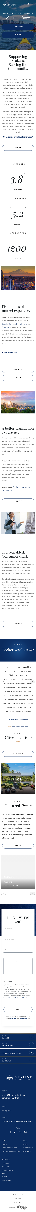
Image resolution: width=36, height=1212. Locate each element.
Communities (18, 27)
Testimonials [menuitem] (6, 1180)
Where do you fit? (9, 353)
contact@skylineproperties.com (16, 1121)
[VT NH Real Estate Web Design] (18, 1207)
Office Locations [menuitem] (7, 1170)
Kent (25, 324)
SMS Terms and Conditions (21, 998)
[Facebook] (10, 1132)
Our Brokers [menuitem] (6, 1167)
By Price (5, 1038)
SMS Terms (18, 1199)
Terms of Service (23, 1018)
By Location (7, 1046)
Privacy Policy (7, 998)
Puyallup (5, 327)
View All (18, 845)
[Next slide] (32, 779)
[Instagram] (25, 1132)
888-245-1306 (6, 1111)
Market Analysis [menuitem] (28, 1148)
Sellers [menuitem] (25, 1144)
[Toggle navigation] (33, 4)
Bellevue (11, 324)
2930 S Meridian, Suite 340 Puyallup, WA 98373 (13, 1096)
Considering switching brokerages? (18, 137)
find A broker (18, 754)
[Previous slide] (4, 779)
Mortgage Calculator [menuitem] (9, 1148)
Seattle (5, 324)
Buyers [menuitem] (4, 1144)
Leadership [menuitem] (5, 1163)
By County (6, 1061)
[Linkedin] (15, 1132)
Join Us (18, 378)
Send (18, 1009)
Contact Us (18, 370)
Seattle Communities (11, 1053)
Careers (18, 35)
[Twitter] (20, 1132)
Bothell (19, 324)
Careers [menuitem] (4, 1177)
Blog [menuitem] (3, 1173)
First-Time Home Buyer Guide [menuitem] (11, 1151)
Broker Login (18, 1202)
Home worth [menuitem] (27, 1151)
